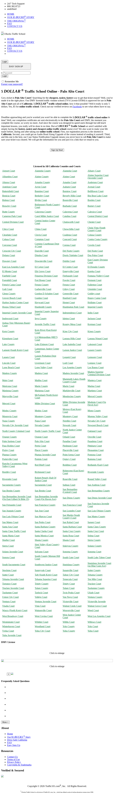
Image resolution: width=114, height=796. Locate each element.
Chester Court (94, 222)
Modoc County (9, 410)
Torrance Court (9, 583)
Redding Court (70, 465)
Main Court (7, 380)
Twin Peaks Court (71, 592)
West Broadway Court (12, 616)
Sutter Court (8, 575)
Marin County (41, 386)
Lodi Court (68, 363)
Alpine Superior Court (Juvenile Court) (98, 176)
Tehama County (95, 575)
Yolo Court (93, 626)
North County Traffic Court (48, 431)
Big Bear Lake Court (97, 195)
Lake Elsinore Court (44, 344)
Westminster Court (11, 622)
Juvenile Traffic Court (45, 324)
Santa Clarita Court (44, 531)
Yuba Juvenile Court (11, 635)
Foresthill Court (9, 280)
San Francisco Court (72, 505)
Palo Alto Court (42, 441)
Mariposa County (10, 390)
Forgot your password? (12, 84)
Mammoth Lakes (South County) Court (74, 380)
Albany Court (94, 171)
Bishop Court (8, 200)
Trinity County (42, 583)
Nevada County (42, 425)
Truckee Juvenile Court (13, 588)
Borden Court (94, 200)
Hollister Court (95, 302)
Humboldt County (43, 307)
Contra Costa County (97, 239)
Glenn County (9, 293)
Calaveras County (43, 211)
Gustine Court (41, 298)
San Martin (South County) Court (71, 516)
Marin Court (68, 386)
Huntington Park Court (73, 307)
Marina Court (94, 386)
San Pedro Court (42, 522)
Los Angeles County (72, 367)
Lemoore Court (95, 357)
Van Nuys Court (70, 597)
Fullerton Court (95, 284)
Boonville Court (70, 200)
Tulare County (41, 588)
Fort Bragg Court (43, 280)
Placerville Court (70, 450)
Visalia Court (8, 606)
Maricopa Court (9, 386)
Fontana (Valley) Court (98, 276)
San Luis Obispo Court (13, 516)
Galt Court (7, 289)
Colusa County (95, 235)
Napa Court (40, 421)
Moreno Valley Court (97, 416)
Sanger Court (94, 522)
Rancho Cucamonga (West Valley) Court (14, 464)
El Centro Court (70, 267)
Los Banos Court (96, 367)
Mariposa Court (42, 390)
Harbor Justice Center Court (15, 302)
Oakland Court (95, 431)
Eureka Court (94, 271)
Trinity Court (69, 583)
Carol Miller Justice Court (47, 216)
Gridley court (94, 293)
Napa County (8, 421)
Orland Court (69, 437)
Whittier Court (41, 622)
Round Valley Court (97, 479)
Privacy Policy (14, 762)
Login (4, 62)
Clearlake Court (9, 235)
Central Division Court (13, 222)
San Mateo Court (10, 522)
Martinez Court (95, 390)
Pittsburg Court (95, 445)
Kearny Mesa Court (72, 324)
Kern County (8, 331)
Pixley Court (8, 450)
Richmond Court (42, 472)
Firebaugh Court (70, 276)
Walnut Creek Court (72, 606)
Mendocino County (72, 396)
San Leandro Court (72, 510)
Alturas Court (8, 182)
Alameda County (43, 171)
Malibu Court (41, 380)
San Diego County (71, 498)
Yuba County (69, 631)
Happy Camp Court (97, 298)
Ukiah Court (93, 592)
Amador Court (69, 182)
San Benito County (11, 490)
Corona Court (69, 245)
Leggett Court (69, 357)
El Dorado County (96, 267)
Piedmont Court (70, 445)
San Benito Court (43, 490)
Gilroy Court (69, 289)
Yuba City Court (42, 631)
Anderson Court (95, 182)
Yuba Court (93, 631)
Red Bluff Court (42, 465)
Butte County (8, 211)
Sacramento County (11, 485)
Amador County (42, 182)
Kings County (94, 331)
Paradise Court (69, 441)
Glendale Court (95, 289)
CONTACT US (14, 26)
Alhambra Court (10, 176)
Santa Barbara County (45, 526)
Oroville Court (94, 437)
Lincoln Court (8, 363)
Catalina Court (69, 216)
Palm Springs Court (11, 441)
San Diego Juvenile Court (100, 498)
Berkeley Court (42, 195)
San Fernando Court (11, 505)
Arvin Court (40, 187)
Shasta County (41, 540)
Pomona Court (94, 454)
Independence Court (72, 312)
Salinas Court (69, 485)
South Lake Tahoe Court (99, 557)
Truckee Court (94, 583)
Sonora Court (8, 557)
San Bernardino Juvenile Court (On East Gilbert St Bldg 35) (16, 497)
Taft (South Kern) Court (46, 575)
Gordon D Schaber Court (46, 293)
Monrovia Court (9, 416)
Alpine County (42, 176)
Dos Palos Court (95, 255)
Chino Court (40, 229)
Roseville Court (70, 479)
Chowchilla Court (71, 229)
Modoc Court (41, 410)
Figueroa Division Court (46, 276)
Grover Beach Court (11, 298)
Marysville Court (10, 396)
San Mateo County (96, 516)
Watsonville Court (43, 610)
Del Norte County (71, 251)
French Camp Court (11, 284)
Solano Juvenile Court (12, 551)
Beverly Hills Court (72, 195)
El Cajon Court (42, 267)
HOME (10, 14)
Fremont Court (94, 280)
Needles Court (69, 421)
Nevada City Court (96, 421)
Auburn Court (69, 187)
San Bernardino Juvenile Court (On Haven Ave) (46, 497)
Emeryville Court (71, 271)
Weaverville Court (71, 610)
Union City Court (10, 597)
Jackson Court (94, 318)
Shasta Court (69, 540)
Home (10, 734)
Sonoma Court (94, 551)
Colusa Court (8, 239)
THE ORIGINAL (16, 21)
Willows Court (94, 622)
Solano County (95, 546)
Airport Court (8, 171)
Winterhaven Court (11, 626)
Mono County (94, 410)
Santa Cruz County (72, 531)
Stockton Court (9, 570)
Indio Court (93, 312)
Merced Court (8, 403)
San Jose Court (42, 510)
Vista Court (40, 606)
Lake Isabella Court (72, 344)
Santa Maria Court (10, 535)
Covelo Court (94, 245)
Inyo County (41, 318)
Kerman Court (94, 324)
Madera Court (41, 373)
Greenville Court (70, 293)
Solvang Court (41, 551)
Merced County (95, 396)
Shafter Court (8, 540)
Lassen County (95, 350)
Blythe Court (41, 200)
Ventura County (95, 597)
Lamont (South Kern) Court (15, 350)
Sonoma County (70, 551)
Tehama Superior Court (46, 579)
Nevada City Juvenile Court (15, 425)
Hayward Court (42, 302)
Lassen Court (8, 357)
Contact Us (12, 757)
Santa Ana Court (10, 526)
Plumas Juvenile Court (45, 454)
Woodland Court (42, 626)
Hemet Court (69, 302)
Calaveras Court (70, 211)
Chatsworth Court (71, 222)
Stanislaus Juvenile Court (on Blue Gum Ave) (99, 564)
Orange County (9, 437)
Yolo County (69, 626)
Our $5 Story (19, 737)
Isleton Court (69, 318)
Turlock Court (41, 592)
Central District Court (98, 216)
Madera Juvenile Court (73, 373)
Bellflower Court (95, 191)
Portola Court (41, 459)
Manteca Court (95, 380)
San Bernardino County (99, 490)
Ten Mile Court (95, 579)
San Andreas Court (96, 485)
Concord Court (70, 239)
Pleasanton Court (96, 450)
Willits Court (69, 622)
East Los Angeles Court (13, 267)
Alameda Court (70, 171)
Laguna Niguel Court (98, 338)
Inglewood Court (10, 318)
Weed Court (93, 610)
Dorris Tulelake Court (73, 255)
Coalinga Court (70, 235)
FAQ (9, 23)
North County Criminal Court (16, 431)
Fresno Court (69, 284)
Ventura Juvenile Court (45, 601)
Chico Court (8, 229)
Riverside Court (9, 479)
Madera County (9, 373)
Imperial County (95, 307)
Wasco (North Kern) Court (14, 610)
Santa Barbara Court (72, 526)
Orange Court (41, 437)
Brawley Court (9, 206)
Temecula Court (70, 579)
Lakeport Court (95, 344)
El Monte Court (9, 271)
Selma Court (93, 535)
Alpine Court (69, 176)
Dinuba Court (41, 255)
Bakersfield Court (10, 191)
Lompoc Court (94, 363)
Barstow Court (69, 191)
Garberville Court (43, 289)
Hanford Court (69, 298)
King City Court (70, 331)
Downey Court (9, 261)
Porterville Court (10, 459)
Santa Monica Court (44, 535)
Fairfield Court (9, 276)
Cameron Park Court (12, 216)
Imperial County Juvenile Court (17, 312)
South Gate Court (71, 557)
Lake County (8, 344)
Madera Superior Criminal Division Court (99, 373)
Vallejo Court (41, 597)
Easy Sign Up (13, 745)
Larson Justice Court (72, 350)
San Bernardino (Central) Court (70, 490)
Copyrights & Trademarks (19, 765)
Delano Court (8, 255)
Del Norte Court (95, 251)
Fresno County (42, 284)
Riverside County (96, 472)
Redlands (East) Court (98, 465)
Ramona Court (94, 459)
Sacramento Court (43, 485)
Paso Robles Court (11, 445)
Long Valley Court (43, 367)
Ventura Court (8, 601)
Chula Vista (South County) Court (96, 229)
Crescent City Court (11, 251)
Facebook (77, 106)
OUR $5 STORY (20, 17)
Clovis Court (41, 235)
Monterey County (43, 416)
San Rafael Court (71, 522)
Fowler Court (69, 280)
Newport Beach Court (98, 425)
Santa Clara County (97, 526)
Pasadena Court (95, 441)
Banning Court (42, 191)
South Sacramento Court (13, 564)
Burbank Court (70, 206)
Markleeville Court (71, 390)
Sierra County (94, 540)
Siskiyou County (70, 546)
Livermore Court (42, 363)
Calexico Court (95, 211)
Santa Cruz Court (96, 531)
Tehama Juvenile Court (13, 579)
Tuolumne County (96, 588)
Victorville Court (70, 601)
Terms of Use (13, 759)
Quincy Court (69, 459)
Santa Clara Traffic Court (14, 531)
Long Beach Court (11, 367)
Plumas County (9, 454)
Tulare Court (69, 588)
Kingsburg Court (10, 338)
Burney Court (94, 206)
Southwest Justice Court (46, 564)
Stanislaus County (71, 564)
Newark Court (69, 425)
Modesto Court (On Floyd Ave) (97, 403)
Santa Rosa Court (71, 535)
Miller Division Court (45, 403)
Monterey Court (70, 416)
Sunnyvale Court (43, 570)
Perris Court (40, 445)
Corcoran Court (9, 245)
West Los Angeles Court (99, 616)
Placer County (41, 450)
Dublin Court (69, 261)
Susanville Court (70, 570)
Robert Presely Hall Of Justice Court (45, 479)
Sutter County (94, 570)
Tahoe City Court (71, 575)
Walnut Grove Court (97, 606)
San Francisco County (45, 505)
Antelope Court (9, 187)
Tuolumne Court (10, 592)
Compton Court (42, 239)
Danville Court (42, 251)
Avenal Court (94, 187)
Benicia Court (8, 195)
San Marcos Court (43, 516)
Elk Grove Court (42, 271)
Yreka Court (8, 631)
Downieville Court (43, 261)
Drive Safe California (17, 740)
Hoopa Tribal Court (11, 307)
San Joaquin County (11, 510)
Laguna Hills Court (72, 338)
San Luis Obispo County (99, 510)
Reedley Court (9, 472)
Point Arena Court (71, 454)
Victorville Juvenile (97, 601)
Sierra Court (8, 546)
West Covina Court (44, 616)
